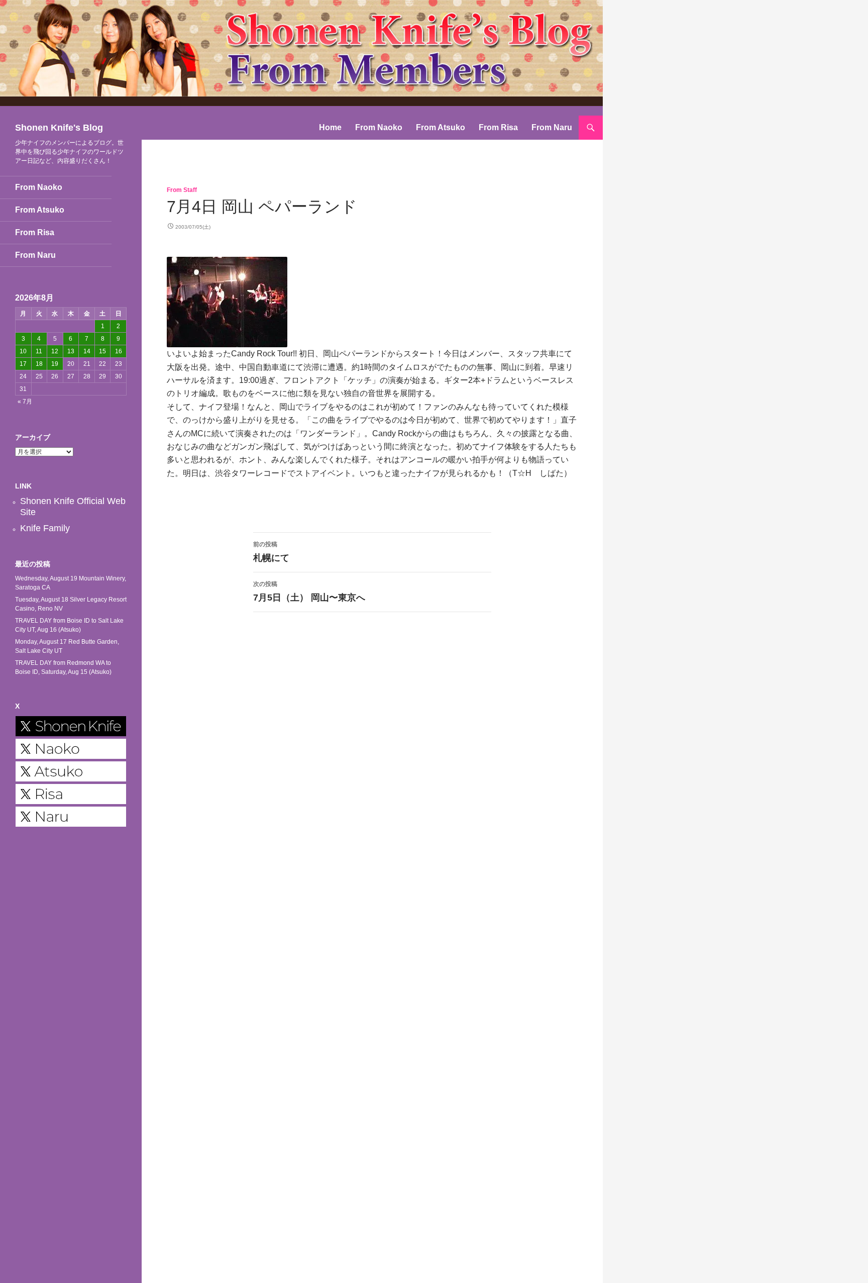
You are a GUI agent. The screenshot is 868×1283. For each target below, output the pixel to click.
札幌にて (271, 552)
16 (118, 351)
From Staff (182, 189)
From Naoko (378, 127)
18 (39, 363)
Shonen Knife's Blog (59, 128)
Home (330, 127)
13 (70, 351)
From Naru (551, 127)
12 (54, 351)
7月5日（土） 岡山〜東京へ (309, 591)
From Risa (498, 127)
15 (102, 351)
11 (39, 351)
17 (23, 363)
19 (54, 363)
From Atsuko (440, 127)
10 (23, 351)
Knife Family (45, 528)
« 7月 (25, 401)
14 (86, 351)
